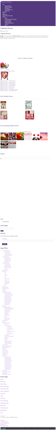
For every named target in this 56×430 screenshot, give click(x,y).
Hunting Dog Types (4, 407)
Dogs (5, 277)
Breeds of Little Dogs (4, 386)
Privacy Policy (8, 21)
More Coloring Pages (7, 303)
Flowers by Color (7, 310)
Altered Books (8, 5)
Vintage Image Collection (6, 371)
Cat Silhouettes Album (8, 358)
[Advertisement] (25, 47)
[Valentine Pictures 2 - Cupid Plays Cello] (4, 79)
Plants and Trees (7, 315)
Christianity (4, 290)
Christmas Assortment (9, 327)
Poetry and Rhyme (5, 352)
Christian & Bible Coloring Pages (9, 294)
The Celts (4, 289)
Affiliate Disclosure (9, 23)
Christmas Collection (7, 325)
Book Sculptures (8, 7)
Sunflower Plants (7, 317)
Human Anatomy (5, 344)
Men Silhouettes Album (8, 364)
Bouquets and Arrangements (8, 309)
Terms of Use (8, 20)
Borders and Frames (6, 288)
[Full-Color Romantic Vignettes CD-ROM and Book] (3, 108)
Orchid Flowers (7, 314)
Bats (5, 272)
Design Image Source (4, 425)
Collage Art (7, 8)
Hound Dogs (2, 398)
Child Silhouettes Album (8, 359)
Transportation (5, 370)
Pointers (2, 379)
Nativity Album (9, 332)
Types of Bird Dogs (4, 400)
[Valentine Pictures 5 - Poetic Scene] (7, 86)
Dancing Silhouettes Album (8, 360)
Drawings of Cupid (7, 38)
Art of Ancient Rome (7, 265)
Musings (4, 12)
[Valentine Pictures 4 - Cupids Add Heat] (8, 84)
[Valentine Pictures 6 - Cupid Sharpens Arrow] (9, 89)
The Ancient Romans (6, 262)
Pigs (5, 284)
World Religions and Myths (7, 374)
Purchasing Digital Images (11, 19)
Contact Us (2, 415)
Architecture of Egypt (8, 251)
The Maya (4, 348)
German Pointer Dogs (4, 388)
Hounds (1, 395)
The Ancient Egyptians (6, 250)
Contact (6, 24)
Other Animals (7, 283)
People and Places (5, 350)
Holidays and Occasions (6, 322)
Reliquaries (7, 10)
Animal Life (4, 271)
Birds (5, 273)
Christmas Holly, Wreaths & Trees (10, 331)
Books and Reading (5, 287)
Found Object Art (9, 9)
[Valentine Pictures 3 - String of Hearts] (8, 82)
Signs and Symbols (5, 354)
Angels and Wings (5, 270)
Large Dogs (2, 393)
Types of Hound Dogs (4, 391)
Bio (5, 25)
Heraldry (4, 321)
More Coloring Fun (7, 304)
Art (3, 4)
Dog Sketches (3, 405)
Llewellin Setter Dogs (4, 403)
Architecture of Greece (8, 257)
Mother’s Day (6, 338)
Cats (5, 276)
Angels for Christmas (9, 326)
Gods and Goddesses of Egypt (8, 254)
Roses (5, 316)
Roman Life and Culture (8, 267)
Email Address (4, 238)
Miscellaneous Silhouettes (8, 365)
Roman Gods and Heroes (8, 266)
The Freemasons (5, 320)
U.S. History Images (4, 421)
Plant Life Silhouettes (7, 369)
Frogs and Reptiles (7, 278)
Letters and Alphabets (6, 347)
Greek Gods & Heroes (7, 260)
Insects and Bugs (7, 282)
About (4, 16)
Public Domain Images (8, 15)
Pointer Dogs (2, 381)
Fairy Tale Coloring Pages (8, 295)
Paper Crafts (5, 349)
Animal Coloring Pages (8, 293)
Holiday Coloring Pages (8, 298)
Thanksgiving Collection (8, 342)
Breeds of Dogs (3, 384)
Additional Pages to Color (8, 299)
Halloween (6, 337)
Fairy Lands (4, 305)
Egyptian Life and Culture (8, 255)
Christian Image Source (4, 422)
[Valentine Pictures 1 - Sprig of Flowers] (4, 69)
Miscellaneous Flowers (8, 311)
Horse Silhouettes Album (8, 363)
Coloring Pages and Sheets (7, 292)
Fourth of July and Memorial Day (9, 336)
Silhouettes (4, 355)
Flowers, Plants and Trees (6, 306)
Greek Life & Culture (7, 261)
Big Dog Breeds (3, 410)
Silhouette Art (3, 424)
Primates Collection (7, 281)
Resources (5, 14)
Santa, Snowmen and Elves (10, 333)
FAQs (6, 18)
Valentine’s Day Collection (8, 343)
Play (4, 13)
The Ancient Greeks (6, 256)
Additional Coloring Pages (8, 300)
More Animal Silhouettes (8, 366)
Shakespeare (5, 353)
